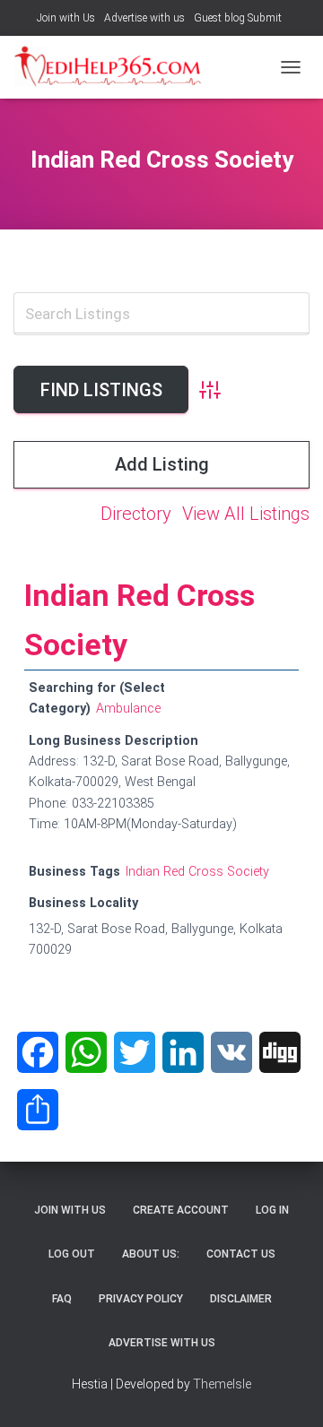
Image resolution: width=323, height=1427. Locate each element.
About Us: (150, 1254)
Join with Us (66, 18)
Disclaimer (241, 1299)
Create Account (181, 1210)
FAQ (62, 1299)
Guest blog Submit (238, 18)
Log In (272, 1210)
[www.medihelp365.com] (116, 67)
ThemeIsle (222, 1384)
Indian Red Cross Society (197, 871)
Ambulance (128, 708)
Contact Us (240, 1254)
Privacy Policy (141, 1299)
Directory (135, 513)
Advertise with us (144, 18)
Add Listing (162, 464)
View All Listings (246, 513)
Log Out (71, 1254)
